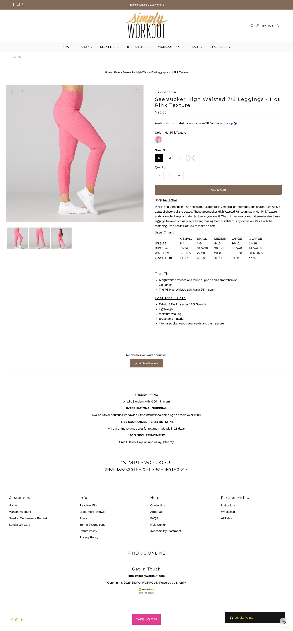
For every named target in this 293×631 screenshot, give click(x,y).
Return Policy (88, 531)
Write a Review (150, 364)
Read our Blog (89, 505)
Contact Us (157, 505)
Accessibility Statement (165, 531)
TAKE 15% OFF (146, 619)
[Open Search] (252, 26)
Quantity (160, 167)
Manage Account (20, 511)
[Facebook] (13, 5)
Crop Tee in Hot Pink (180, 226)
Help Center (158, 524)
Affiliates (226, 518)
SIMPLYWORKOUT (144, 582)
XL (191, 157)
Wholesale (228, 511)
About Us (156, 511)
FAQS (154, 518)
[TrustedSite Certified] (146, 590)
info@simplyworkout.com (146, 575)
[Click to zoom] (137, 91)
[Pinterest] (23, 5)
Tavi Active (170, 200)
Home (108, 72)
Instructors (228, 505)
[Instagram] (18, 5)
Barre (117, 72)
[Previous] (12, 91)
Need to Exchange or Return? (28, 518)
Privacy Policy (89, 537)
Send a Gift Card (19, 524)
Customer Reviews (92, 511)
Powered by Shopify (172, 582)
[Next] (22, 91)
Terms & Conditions (92, 524)
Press (83, 518)
